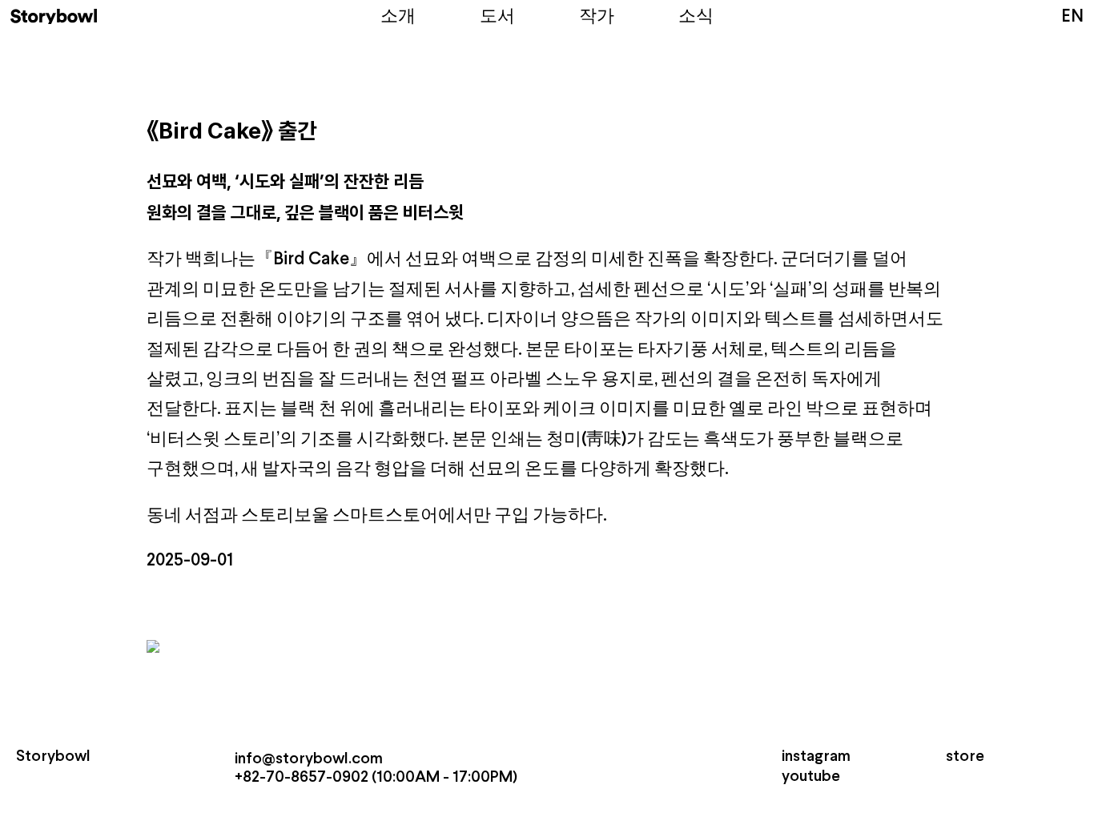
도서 (497, 17)
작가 (596, 17)
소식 (696, 17)
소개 (398, 17)
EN (1072, 17)
